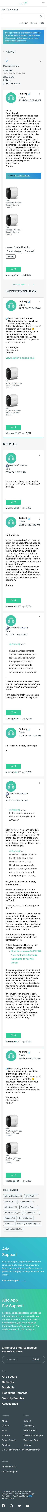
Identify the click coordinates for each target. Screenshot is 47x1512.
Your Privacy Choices (20, 1496)
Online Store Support (33, 1436)
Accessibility (6, 1496)
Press (4, 1431)
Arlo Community (10, 10)
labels (7, 1224)
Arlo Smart (29, 251)
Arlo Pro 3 (30, 1196)
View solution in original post (20, 358)
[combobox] (23, 16)
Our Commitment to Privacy (15, 1450)
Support (27, 1421)
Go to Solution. (22, 175)
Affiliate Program (9, 1472)
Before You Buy (11, 1213)
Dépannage (30, 1213)
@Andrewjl (14, 644)
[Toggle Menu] (43, 3)
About (4, 1421)
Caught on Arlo (9, 1440)
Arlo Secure (25, 1202)
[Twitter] (19, 1506)
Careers (5, 1426)
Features (10, 256)
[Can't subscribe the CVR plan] (29, 284)
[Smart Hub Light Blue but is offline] (33, 284)
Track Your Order (31, 1440)
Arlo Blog (6, 1445)
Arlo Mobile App (14, 251)
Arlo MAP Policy (9, 1467)
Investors (6, 1436)
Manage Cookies (8, 1498)
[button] (39, 94)
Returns (27, 1445)
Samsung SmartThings (27, 1224)
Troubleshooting (12, 1229)
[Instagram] (11, 1505)
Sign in (34, 23)
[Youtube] (27, 1506)
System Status (30, 1431)
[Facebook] (3, 1505)
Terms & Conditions (21, 1494)
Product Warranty (31, 1450)
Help (42, 23)
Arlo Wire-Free (27, 1207)
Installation (24, 1218)
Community (29, 1426)
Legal (32, 1494)
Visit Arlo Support (10, 1281)
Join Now (23, 23)
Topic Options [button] (40, 61)
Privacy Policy (7, 1494)
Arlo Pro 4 (11, 52)
